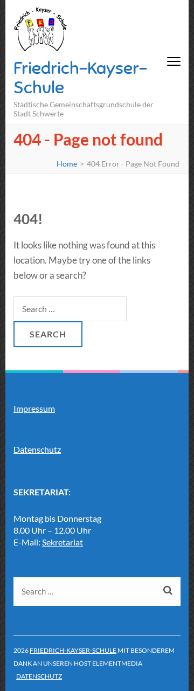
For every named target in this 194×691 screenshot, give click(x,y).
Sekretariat (62, 542)
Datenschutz (37, 449)
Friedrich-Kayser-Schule (80, 77)
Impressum (34, 408)
